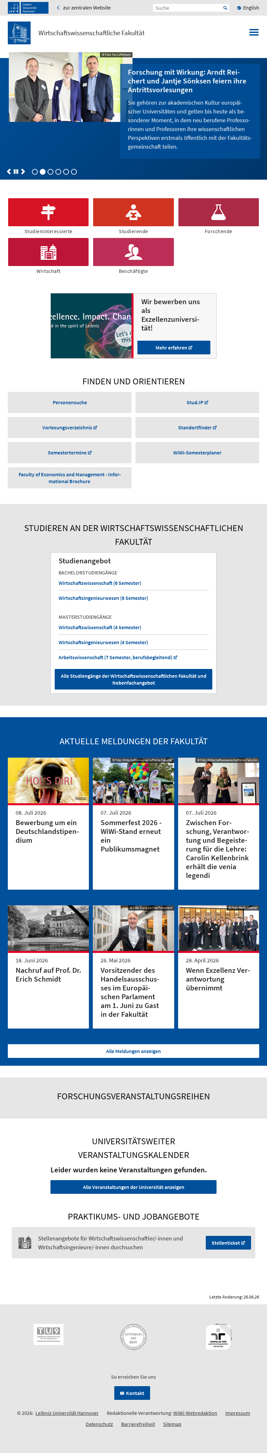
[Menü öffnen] (254, 34)
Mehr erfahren (171, 347)
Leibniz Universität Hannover (67, 1413)
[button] (9, 171)
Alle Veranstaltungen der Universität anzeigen (133, 1187)
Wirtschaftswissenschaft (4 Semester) (100, 627)
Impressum (237, 1413)
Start (225, 8)
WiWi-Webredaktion (195, 1413)
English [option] (251, 7)
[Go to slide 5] (74, 172)
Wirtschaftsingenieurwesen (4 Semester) (103, 642)
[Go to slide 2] (50, 172)
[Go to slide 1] (43, 172)
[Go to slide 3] (58, 172)
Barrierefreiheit (138, 1424)
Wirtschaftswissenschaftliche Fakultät (91, 33)
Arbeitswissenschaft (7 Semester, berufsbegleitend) (115, 657)
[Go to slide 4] (66, 172)
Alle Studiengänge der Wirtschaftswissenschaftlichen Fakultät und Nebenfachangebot (133, 679)
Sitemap (172, 1424)
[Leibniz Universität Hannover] (28, 8)
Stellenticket (226, 1242)
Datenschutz (99, 1424)
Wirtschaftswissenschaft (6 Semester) (100, 583)
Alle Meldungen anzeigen (133, 1051)
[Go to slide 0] (35, 172)
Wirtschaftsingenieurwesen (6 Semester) (103, 598)
